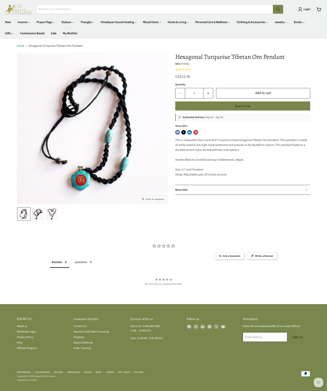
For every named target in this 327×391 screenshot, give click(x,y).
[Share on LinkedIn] (189, 132)
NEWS (99, 372)
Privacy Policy (25, 337)
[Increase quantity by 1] (208, 93)
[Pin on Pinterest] (195, 132)
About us (22, 326)
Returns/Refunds (83, 343)
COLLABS (138, 372)
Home (20, 46)
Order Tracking (82, 348)
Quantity (180, 84)
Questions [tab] (81, 262)
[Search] (278, 9)
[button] (305, 9)
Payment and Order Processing (91, 332)
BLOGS (87, 372)
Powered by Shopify (27, 380)
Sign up (297, 337)
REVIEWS (58, 372)
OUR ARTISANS (42, 372)
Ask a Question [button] (231, 256)
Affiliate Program (27, 348)
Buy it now (242, 106)
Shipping (78, 337)
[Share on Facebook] (177, 132)
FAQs (20, 343)
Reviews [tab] (57, 262)
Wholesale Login (26, 332)
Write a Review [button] (264, 256)
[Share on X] (183, 132)
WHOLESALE (73, 372)
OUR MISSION (24, 372)
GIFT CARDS (124, 372)
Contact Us (79, 326)
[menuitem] (8, 22)
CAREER (110, 372)
